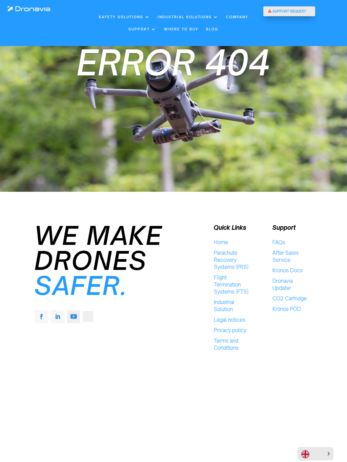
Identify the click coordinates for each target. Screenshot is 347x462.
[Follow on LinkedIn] (57, 316)
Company (237, 17)
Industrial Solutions (185, 17)
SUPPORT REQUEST (289, 11)
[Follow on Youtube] (73, 316)
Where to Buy (181, 29)
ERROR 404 (173, 63)
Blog (212, 29)
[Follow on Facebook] (41, 316)
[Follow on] (88, 316)
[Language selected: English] (315, 453)
